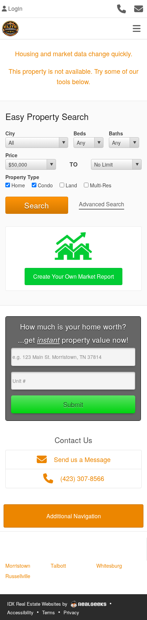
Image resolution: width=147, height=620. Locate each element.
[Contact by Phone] (121, 8)
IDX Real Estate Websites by (38, 603)
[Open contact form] (138, 8)
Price (11, 155)
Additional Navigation (73, 516)
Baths (116, 133)
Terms (48, 612)
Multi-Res (99, 185)
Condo (44, 185)
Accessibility (20, 612)
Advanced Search (101, 204)
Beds (80, 133)
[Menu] (136, 28)
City (10, 133)
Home (17, 185)
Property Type (22, 177)
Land (70, 185)
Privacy (71, 612)
